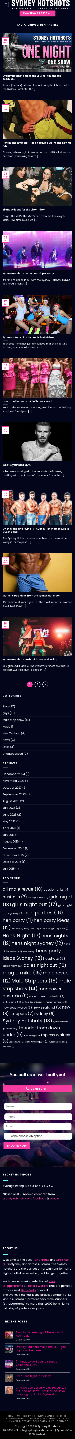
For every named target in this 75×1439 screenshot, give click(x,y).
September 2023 (14, 794)
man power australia (46, 996)
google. (54, 1198)
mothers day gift (12, 1002)
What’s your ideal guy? (17, 465)
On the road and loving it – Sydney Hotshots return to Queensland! (36, 530)
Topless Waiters (37, 1286)
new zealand (47, 1007)
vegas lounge (16, 1042)
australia (15, 897)
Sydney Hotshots (27, 1020)
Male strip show (13, 720)
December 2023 (14, 774)
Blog (6, 706)
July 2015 (9, 869)
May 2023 (9, 821)
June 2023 (9, 815)
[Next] (45, 684)
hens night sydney (37, 943)
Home (11, 1416)
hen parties (43, 912)
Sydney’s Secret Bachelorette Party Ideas (28, 337)
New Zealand (11, 733)
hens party (29, 951)
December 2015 (13, 848)
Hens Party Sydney (19, 1421)
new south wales (17, 1008)
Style (6, 747)
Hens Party (28, 1290)
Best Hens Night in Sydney (33, 1376)
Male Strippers (35, 980)
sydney (44, 1013)
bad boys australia (38, 897)
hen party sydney (21, 928)
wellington (40, 1041)
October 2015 (12, 862)
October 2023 (12, 788)
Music (6, 727)
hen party (18, 920)
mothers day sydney (57, 1002)
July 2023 (9, 808)
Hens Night (22, 935)
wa (28, 1042)
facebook (40, 1198)
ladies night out (44, 965)
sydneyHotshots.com (17, 1198)
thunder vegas (32, 1035)
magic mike (22, 972)
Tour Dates (40, 1421)
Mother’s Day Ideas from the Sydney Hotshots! (31, 595)
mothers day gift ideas (33, 1002)
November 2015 (13, 855)
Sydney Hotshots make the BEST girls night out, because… (32, 77)
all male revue (23, 889)
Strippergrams (15, 1418)
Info (51, 1421)
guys (6, 713)
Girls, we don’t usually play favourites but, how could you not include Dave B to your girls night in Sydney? (41, 1391)
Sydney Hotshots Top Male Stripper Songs (29, 273)
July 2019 (8, 835)
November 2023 (13, 781)
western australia (58, 1042)
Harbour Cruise (59, 1418)
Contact (62, 1421)
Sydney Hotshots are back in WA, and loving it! (31, 659)
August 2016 (11, 842)
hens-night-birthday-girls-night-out (49, 928)
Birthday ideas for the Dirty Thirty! (24, 209)
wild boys (8, 1046)
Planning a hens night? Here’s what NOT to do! (39, 1334)
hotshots (54, 958)
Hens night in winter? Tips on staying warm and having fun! (37, 144)
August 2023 (11, 801)
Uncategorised (13, 754)
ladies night (12, 966)
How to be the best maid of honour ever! (27, 401)
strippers (22, 1013)
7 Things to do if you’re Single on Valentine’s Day (37, 1363)
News (6, 740)
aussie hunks (56, 889)
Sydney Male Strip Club (52, 1416)
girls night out (34, 904)
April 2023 (9, 828)
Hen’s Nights (41, 1260)
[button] (6, 4)
